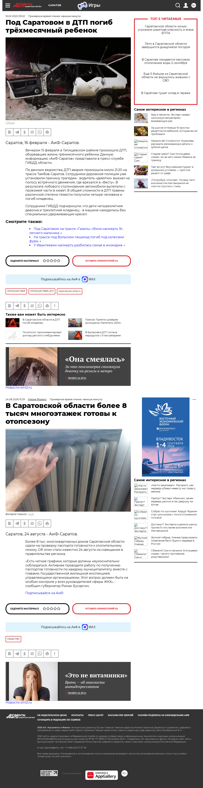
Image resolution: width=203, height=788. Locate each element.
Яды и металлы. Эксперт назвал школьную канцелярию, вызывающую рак (170, 117)
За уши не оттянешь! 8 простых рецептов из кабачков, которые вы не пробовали (174, 131)
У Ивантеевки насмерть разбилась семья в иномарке (78, 245)
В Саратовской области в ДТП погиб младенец (41, 321)
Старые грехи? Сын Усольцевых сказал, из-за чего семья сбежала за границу (173, 157)
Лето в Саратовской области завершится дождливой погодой (166, 45)
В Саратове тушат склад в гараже (165, 93)
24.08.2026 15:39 (15, 399)
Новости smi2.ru (19, 387)
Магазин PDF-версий (120, 715)
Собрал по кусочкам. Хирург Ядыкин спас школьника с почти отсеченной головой (174, 514)
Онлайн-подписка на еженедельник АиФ (163, 715)
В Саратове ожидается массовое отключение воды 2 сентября (166, 61)
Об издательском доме (52, 715)
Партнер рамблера (71, 773)
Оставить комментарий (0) (101, 261)
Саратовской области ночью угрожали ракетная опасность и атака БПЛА (165, 30)
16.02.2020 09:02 (15, 16)
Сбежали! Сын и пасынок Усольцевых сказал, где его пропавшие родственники (174, 553)
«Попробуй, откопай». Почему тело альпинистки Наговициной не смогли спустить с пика (173, 183)
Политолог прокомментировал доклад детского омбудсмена (42, 334)
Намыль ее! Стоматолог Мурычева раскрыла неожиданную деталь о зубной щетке (172, 144)
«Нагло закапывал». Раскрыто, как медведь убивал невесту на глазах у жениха (173, 488)
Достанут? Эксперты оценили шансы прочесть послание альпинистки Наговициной (174, 527)
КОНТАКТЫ (77, 715)
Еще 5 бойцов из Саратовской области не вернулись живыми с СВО (166, 77)
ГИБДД (10, 122)
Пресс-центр (95, 715)
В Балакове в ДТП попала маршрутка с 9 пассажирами (103, 334)
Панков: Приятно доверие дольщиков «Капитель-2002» (103, 321)
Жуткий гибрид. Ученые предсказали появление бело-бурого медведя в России (174, 540)
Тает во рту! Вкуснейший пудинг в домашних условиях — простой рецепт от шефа (172, 170)
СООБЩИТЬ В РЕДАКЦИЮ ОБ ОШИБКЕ (58, 720)
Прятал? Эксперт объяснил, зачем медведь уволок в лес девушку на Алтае (172, 501)
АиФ (31, 514)
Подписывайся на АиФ (44, 593)
